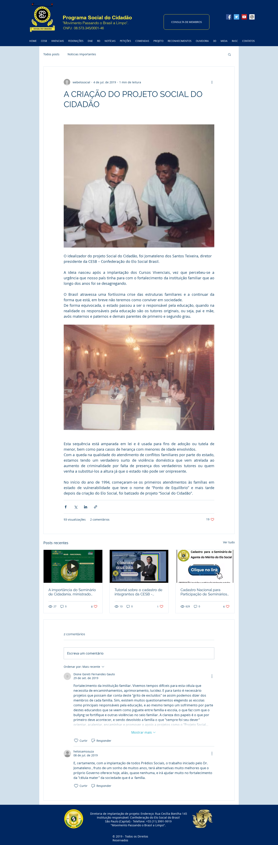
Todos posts (51, 54)
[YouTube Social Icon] (244, 17)
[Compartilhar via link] (95, 507)
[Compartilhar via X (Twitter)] (76, 507)
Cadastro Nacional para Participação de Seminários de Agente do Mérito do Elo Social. (204, 592)
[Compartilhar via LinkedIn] (86, 507)
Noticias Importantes (82, 54)
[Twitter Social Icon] (236, 17)
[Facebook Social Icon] (228, 17)
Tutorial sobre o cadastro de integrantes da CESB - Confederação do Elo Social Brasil (138, 592)
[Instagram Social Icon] (252, 17)
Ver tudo (229, 542)
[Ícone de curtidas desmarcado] (76, 740)
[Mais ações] (211, 82)
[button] (229, 54)
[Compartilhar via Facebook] (66, 507)
